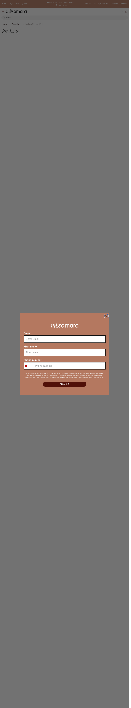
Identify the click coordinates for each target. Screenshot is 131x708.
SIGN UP (64, 384)
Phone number (32, 360)
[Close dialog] (106, 316)
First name (30, 346)
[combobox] (29, 365)
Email (27, 333)
